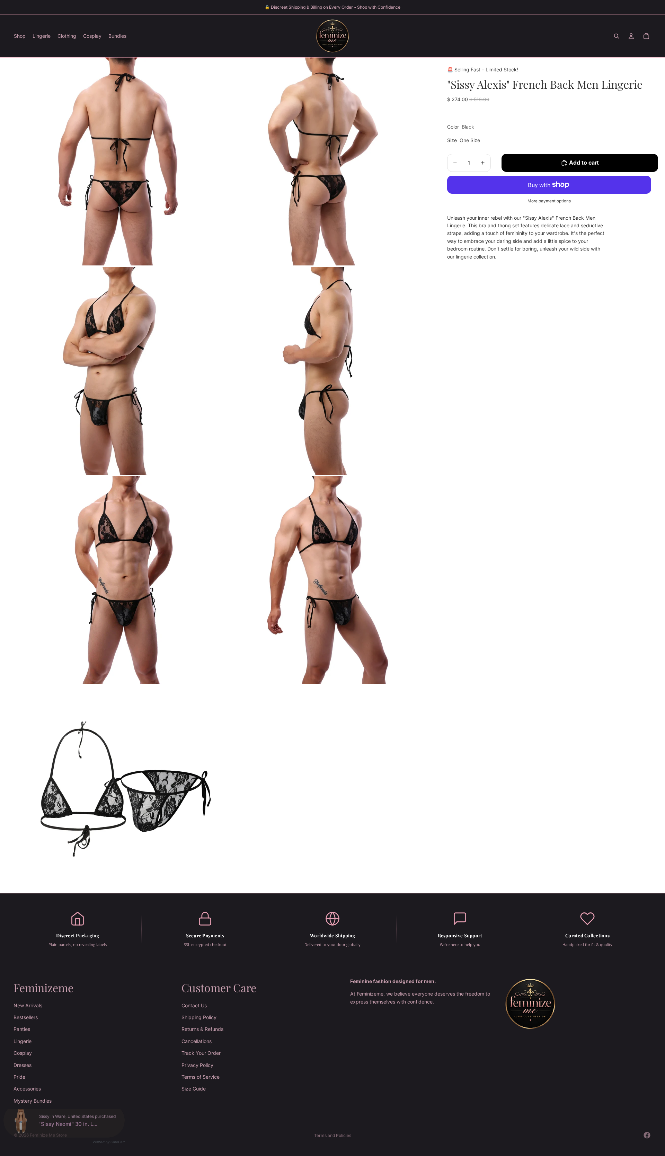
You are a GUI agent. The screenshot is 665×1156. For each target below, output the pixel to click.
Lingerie (23, 1041)
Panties (22, 1029)
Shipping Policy (198, 1017)
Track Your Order (201, 1053)
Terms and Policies (332, 1135)
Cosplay (23, 1053)
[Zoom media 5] (118, 580)
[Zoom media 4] (327, 371)
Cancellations (196, 1041)
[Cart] (646, 36)
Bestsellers (26, 1017)
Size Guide (193, 1089)
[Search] (616, 36)
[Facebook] (647, 1135)
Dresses (23, 1065)
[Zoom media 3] (118, 371)
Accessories (27, 1089)
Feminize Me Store (48, 1135)
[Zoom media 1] (118, 161)
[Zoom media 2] (327, 161)
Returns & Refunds (202, 1029)
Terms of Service (200, 1077)
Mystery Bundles (33, 1101)
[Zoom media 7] (118, 789)
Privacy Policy (197, 1065)
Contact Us (194, 1005)
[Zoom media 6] (327, 580)
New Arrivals (28, 1005)
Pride (19, 1077)
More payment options (549, 201)
